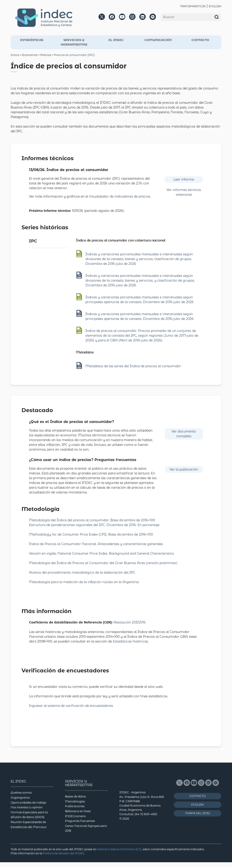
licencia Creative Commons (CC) (119, 849)
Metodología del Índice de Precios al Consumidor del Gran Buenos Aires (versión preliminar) (103, 563)
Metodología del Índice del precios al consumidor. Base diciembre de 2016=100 (92, 520)
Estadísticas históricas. (131, 641)
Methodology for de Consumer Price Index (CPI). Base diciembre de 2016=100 (91, 534)
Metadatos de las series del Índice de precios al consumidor (133, 366)
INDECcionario (75, 816)
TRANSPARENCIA (193, 6)
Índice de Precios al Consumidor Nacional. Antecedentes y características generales (96, 544)
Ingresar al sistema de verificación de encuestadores (71, 706)
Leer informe (184, 179)
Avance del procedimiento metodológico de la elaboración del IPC (82, 572)
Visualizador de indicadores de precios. (120, 196)
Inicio (15, 55)
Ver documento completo (184, 433)
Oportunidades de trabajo (28, 802)
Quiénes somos (21, 792)
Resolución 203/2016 (130, 622)
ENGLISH (215, 6)
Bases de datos (75, 796)
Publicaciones (75, 806)
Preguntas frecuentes (80, 821)
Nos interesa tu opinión (27, 807)
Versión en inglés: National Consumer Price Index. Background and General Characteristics (101, 553)
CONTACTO (200, 40)
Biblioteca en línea (78, 811)
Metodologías (75, 801)
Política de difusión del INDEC (64, 853)
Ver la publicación (183, 469)
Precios (45, 55)
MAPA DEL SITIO (197, 813)
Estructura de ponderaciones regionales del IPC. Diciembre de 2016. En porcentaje (94, 525)
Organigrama (20, 797)
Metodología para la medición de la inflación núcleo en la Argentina (84, 582)
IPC (33, 241)
